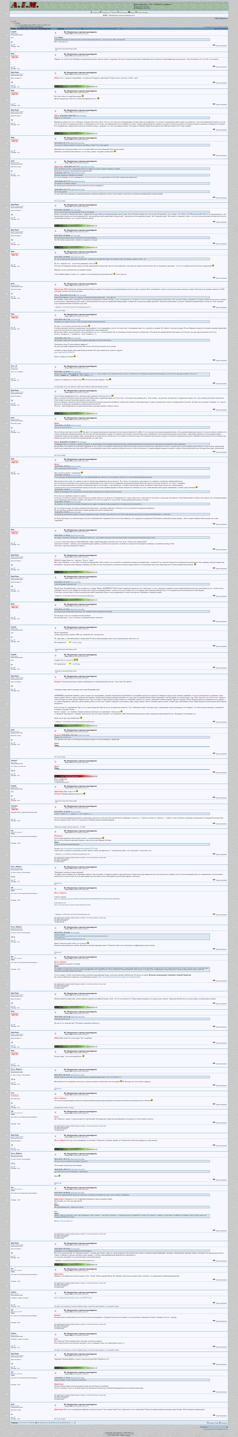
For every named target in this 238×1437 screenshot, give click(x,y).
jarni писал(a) (75, 235)
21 (102, 29)
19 (98, 29)
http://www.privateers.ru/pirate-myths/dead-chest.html (72, 905)
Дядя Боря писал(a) (77, 143)
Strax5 (45, 25)
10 (78, 29)
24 (109, 29)
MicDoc (34, 25)
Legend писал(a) (83, 735)
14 (87, 29)
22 (104, 29)
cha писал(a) (75, 932)
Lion (49, 25)
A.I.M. (15, 21)
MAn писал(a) (81, 116)
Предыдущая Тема (209, 27)
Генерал (17, 23)
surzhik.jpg (76, 664)
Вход (136, 6)
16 (91, 29)
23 (107, 29)
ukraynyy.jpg (76, 642)
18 (96, 29)
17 (93, 29)
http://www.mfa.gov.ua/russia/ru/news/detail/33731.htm (79, 848)
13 (84, 29)
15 (89, 29)
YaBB (109, 1435)
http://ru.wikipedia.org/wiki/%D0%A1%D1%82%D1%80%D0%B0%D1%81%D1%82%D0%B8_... (87, 899)
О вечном (20, 25)
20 (100, 29)
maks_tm (39, 25)
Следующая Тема (222, 27)
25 (111, 29)
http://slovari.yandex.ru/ (64, 1221)
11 (80, 29)
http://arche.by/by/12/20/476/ (64, 352)
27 (116, 29)
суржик (116, 299)
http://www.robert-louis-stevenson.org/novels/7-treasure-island (119, 977)
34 (121, 29)
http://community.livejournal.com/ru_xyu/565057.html (73, 1298)
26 (113, 29)
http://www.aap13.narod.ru (61, 778)
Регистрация (144, 6)
